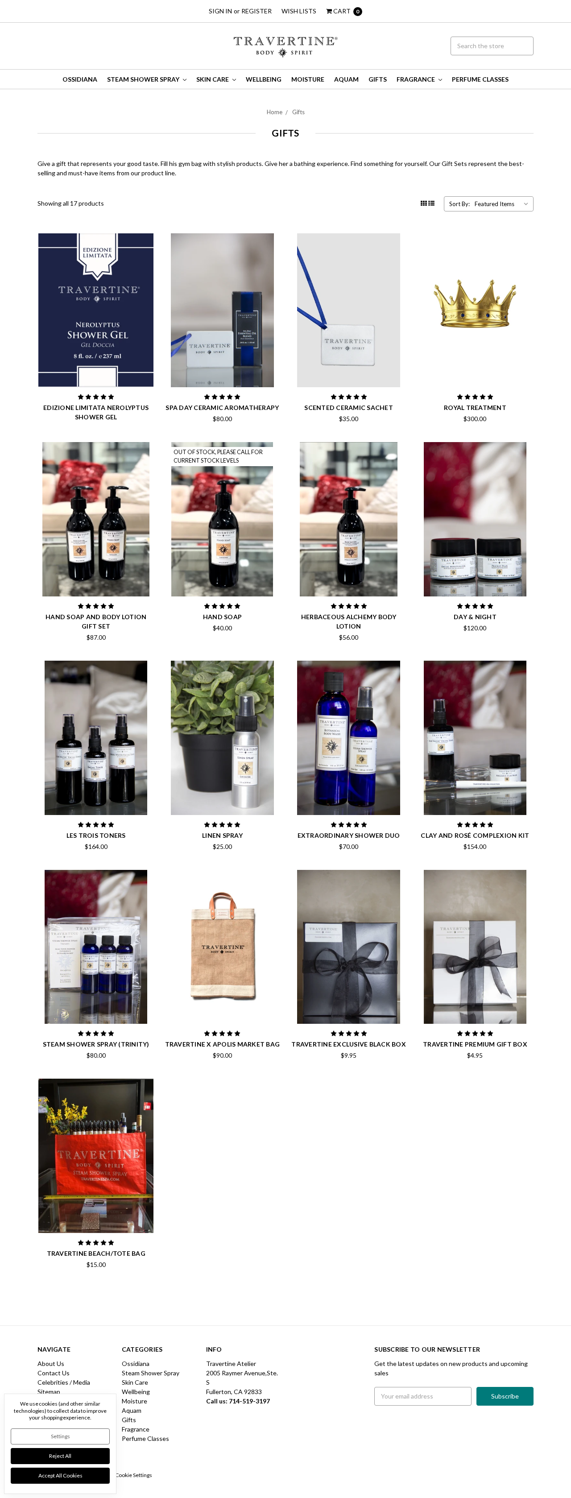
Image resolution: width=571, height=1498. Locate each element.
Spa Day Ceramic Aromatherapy (222, 407)
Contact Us (53, 1373)
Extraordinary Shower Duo (349, 835)
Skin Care (213, 79)
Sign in (220, 11)
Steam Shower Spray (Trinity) (96, 1044)
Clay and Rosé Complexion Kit (475, 835)
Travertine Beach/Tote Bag (96, 1253)
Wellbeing (263, 79)
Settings (60, 1436)
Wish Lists (298, 11)
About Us (50, 1363)
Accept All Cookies (60, 1475)
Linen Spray (222, 835)
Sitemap (48, 1391)
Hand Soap (222, 617)
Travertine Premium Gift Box (475, 1044)
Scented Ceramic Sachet (348, 407)
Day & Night (475, 617)
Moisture (307, 79)
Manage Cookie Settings (123, 1475)
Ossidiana (79, 79)
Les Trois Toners (96, 835)
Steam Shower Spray (144, 79)
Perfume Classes (480, 79)
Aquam (346, 79)
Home (274, 112)
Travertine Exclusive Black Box (348, 1044)
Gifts (377, 79)
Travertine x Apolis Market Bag (222, 1044)
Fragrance (416, 79)
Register (256, 11)
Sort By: (459, 203)
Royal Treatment (475, 407)
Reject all (60, 1455)
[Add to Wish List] (145, 256)
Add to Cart (222, 364)
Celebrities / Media (63, 1382)
